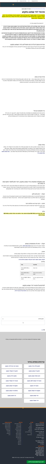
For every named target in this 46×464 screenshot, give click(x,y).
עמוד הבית (43, 9)
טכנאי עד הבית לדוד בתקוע (11, 366)
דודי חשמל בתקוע (34, 400)
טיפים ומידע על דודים (35, 9)
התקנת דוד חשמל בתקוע (34, 391)
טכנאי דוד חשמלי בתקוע (12, 381)
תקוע (42, 330)
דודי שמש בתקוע (34, 395)
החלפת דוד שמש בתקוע (12, 391)
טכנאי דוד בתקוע (34, 386)
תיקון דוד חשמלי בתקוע (12, 371)
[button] (13, 4)
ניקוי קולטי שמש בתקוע (34, 376)
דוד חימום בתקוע (12, 395)
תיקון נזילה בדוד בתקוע (34, 366)
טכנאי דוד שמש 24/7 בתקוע (34, 381)
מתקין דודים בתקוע (12, 376)
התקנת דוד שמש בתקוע (12, 386)
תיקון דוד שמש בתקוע (34, 371)
